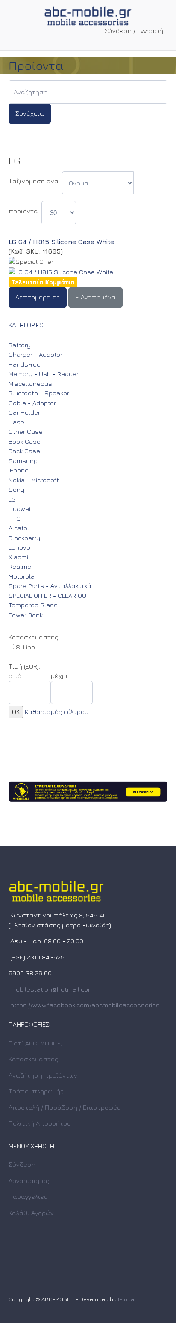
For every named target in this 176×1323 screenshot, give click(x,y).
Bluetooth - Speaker (39, 393)
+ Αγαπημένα (95, 297)
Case (16, 422)
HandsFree (25, 364)
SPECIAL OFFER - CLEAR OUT (49, 595)
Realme (20, 566)
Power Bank (26, 614)
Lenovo (19, 547)
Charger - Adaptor (35, 354)
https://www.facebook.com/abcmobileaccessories (85, 1005)
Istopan (128, 1299)
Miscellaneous (30, 383)
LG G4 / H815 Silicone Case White (61, 241)
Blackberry (24, 537)
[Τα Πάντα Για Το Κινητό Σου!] (88, 15)
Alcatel (19, 528)
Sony (16, 489)
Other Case (26, 431)
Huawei (19, 508)
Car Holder (24, 412)
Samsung (23, 460)
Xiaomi (18, 557)
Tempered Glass (33, 605)
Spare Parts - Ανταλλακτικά (50, 585)
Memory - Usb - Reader (44, 373)
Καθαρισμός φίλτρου (56, 711)
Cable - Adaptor (32, 402)
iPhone (19, 470)
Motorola (22, 576)
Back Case (24, 450)
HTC (15, 518)
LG (12, 499)
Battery (20, 345)
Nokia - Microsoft (34, 480)
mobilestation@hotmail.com (52, 989)
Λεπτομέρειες (37, 297)
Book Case (25, 441)
